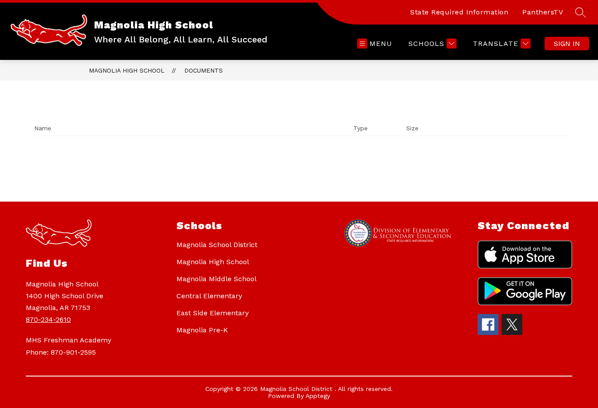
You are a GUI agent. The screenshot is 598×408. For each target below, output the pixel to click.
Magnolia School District (216, 245)
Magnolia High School (127, 70)
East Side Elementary (212, 313)
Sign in (567, 43)
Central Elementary (209, 296)
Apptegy (318, 395)
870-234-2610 (48, 319)
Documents (203, 70)
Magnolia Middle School (216, 279)
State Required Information (459, 12)
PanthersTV (542, 12)
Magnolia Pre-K (202, 330)
